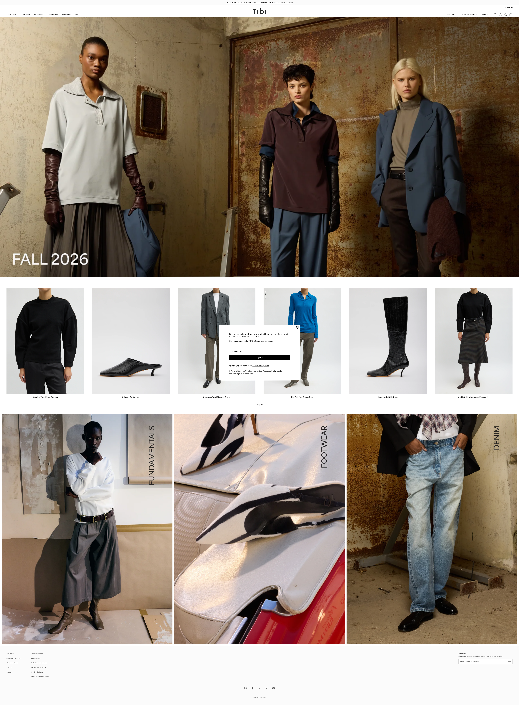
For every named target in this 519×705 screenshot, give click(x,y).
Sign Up (259, 358)
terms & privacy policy (260, 366)
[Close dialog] (297, 327)
